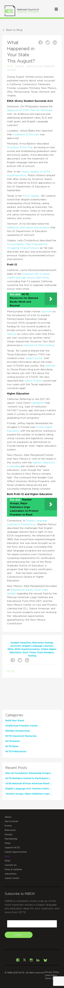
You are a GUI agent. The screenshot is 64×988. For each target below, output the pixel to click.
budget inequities (21, 643)
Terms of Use (51, 979)
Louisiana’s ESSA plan (26, 134)
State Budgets (45, 652)
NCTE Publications (15, 751)
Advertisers (11, 874)
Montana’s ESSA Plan (20, 147)
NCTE (10, 66)
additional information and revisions (28, 227)
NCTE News (11, 746)
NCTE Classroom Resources (21, 736)
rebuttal (12, 334)
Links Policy (51, 975)
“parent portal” (34, 358)
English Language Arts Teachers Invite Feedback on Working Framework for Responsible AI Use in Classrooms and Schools (28, 789)
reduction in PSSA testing (38, 345)
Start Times (29, 652)
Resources (10, 830)
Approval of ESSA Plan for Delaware (29, 110)
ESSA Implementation (27, 649)
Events (8, 826)
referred (50, 365)
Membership (11, 839)
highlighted (37, 403)
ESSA (11, 649)
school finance (33, 380)
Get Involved (11, 821)
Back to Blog (14, 30)
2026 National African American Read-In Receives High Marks (28, 783)
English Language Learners (37, 646)
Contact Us (11, 865)
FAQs (7, 843)
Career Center (12, 878)
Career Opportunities (16, 852)
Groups (8, 834)
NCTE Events (12, 741)
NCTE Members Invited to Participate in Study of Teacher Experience (28, 778)
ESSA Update (31, 196)
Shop (7, 861)
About (8, 817)
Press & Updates (13, 869)
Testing (32, 656)
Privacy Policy (52, 972)
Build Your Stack (14, 721)
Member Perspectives (17, 731)
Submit (18, 935)
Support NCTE (12, 848)
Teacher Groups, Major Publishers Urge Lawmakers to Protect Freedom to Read (28, 794)
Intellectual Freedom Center (21, 726)
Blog (7, 856)
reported (46, 311)
